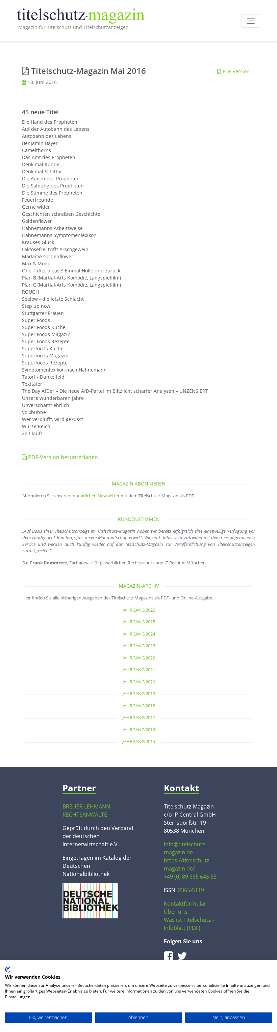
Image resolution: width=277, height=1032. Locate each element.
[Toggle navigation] (250, 21)
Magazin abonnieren (139, 483)
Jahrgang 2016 (139, 730)
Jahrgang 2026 (139, 610)
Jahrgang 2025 (139, 622)
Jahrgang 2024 (139, 634)
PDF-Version (235, 71)
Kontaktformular (185, 903)
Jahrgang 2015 (139, 741)
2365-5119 (191, 890)
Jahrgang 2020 (139, 682)
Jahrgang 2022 (139, 658)
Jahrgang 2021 (139, 670)
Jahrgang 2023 (139, 646)
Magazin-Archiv (139, 586)
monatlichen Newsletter (95, 496)
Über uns (175, 911)
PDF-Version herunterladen (62, 457)
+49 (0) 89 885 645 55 (190, 876)
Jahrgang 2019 (139, 693)
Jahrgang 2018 (139, 706)
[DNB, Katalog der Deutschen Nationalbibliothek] (90, 900)
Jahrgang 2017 (139, 717)
